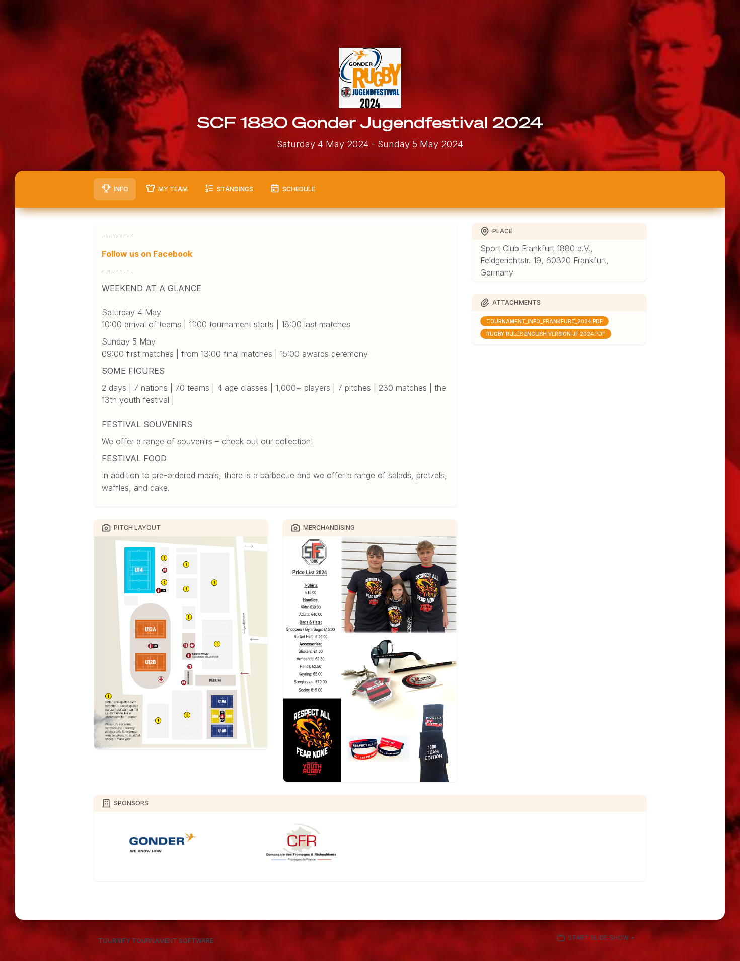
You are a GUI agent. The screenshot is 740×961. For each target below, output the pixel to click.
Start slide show (598, 938)
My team (173, 189)
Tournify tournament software (155, 940)
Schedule (298, 189)
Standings (235, 189)
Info (121, 189)
